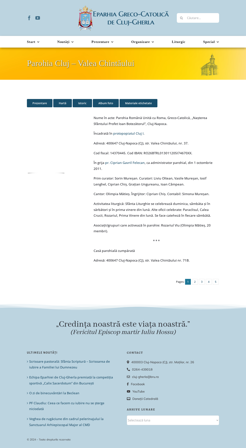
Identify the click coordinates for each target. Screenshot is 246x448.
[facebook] (29, 18)
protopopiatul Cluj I (128, 133)
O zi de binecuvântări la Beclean (54, 393)
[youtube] (37, 18)
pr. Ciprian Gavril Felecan (125, 162)
